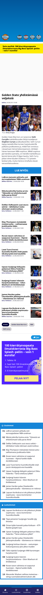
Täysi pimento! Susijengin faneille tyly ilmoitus (21, 520)
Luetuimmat (9, 505)
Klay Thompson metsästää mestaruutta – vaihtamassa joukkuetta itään (14, 224)
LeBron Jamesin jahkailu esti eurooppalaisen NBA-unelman (16, 178)
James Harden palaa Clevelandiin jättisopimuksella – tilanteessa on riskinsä (16, 296)
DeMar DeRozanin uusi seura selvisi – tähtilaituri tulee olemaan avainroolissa (15, 206)
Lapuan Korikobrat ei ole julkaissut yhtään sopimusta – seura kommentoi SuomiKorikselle (15, 311)
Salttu (4, 102)
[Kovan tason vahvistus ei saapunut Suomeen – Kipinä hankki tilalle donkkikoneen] (36, 240)
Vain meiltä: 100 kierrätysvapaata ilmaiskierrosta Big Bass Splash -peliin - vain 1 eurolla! (21, 48)
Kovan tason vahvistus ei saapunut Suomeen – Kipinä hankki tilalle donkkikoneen (15, 237)
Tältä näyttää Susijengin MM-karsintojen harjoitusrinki (22, 551)
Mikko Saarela (7, 181)
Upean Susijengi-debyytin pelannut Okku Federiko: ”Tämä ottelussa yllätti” (13, 269)
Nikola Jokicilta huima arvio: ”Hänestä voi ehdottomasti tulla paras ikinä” (15, 193)
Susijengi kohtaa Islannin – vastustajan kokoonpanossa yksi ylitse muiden (22, 545)
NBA (31, 324)
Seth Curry (6, 329)
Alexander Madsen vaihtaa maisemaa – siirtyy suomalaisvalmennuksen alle (22, 575)
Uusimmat (8, 425)
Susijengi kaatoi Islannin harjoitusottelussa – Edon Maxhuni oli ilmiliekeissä (13, 282)
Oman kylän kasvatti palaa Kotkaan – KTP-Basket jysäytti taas (23, 526)
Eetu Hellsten (6, 211)
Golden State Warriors (19, 324)
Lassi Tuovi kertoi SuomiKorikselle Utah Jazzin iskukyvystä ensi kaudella (15, 251)
